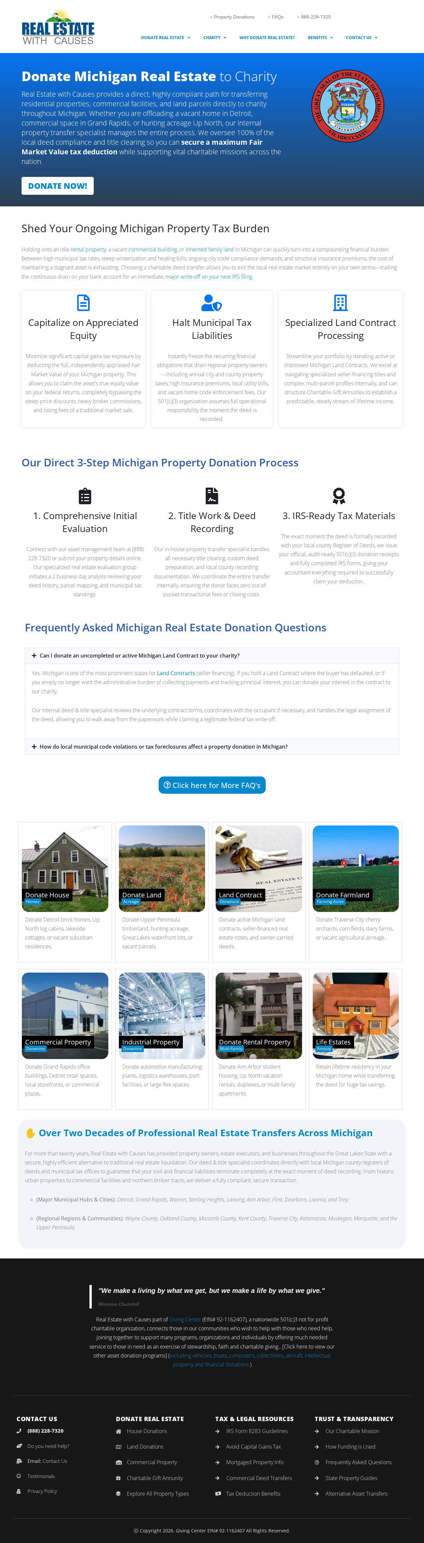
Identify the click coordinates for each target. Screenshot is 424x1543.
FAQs (278, 17)
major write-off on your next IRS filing (209, 276)
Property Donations (234, 17)
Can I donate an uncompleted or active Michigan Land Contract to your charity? (139, 655)
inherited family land (210, 249)
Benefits (317, 37)
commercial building (153, 249)
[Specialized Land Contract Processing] (340, 302)
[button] (212, 656)
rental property (88, 249)
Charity (211, 37)
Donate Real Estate (162, 37)
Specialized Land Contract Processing (340, 329)
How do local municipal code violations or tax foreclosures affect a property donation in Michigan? (164, 746)
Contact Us (359, 37)
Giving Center (185, 1319)
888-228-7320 (316, 17)
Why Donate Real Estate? (267, 37)
